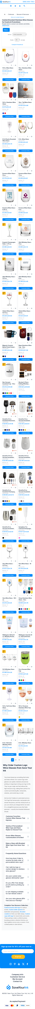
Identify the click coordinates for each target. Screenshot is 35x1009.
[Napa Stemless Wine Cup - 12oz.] (25, 333)
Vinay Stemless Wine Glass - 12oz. (25, 598)
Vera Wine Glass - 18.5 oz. (9, 598)
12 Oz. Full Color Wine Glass (9, 706)
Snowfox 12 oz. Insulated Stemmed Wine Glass (8, 420)
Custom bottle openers (16, 909)
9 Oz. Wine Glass (24, 139)
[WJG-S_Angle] (25, 299)
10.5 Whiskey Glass (8, 669)
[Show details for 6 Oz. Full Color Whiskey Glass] (9, 731)
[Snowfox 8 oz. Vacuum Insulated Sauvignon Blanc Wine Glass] (25, 478)
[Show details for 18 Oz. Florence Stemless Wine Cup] (25, 694)
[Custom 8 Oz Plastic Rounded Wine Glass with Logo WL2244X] (9, 127)
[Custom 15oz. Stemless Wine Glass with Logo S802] (25, 56)
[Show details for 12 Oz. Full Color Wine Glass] (9, 694)
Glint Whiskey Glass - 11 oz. (25, 243)
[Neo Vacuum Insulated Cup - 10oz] (9, 370)
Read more (5, 25)
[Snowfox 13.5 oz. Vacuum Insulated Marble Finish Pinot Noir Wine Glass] (9, 443)
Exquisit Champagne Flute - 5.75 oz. (8, 243)
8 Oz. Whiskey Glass (25, 743)
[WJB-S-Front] (25, 161)
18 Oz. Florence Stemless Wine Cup (25, 706)
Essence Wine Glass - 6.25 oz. (9, 208)
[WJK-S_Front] (9, 586)
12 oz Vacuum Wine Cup (24, 670)
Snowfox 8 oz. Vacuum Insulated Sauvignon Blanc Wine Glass (25, 491)
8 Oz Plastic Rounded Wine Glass (9, 139)
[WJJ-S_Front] (25, 551)
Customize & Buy (9, 79)
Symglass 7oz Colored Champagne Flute (25, 527)
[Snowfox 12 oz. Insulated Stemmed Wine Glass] (9, 407)
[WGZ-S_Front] (25, 196)
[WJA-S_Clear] (9, 161)
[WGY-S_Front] (9, 196)
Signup (18, 957)
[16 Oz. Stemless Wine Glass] (9, 90)
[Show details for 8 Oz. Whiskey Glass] (25, 731)
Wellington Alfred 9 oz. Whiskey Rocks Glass (8, 635)
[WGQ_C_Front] (25, 230)
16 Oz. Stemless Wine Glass (9, 103)
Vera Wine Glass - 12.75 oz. (7, 564)
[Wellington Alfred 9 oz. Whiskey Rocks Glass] (9, 623)
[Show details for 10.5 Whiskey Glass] (9, 657)
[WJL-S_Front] (9, 230)
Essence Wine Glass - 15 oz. (9, 174)
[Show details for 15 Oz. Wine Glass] (9, 56)
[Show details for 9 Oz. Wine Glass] (25, 127)
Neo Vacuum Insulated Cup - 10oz (8, 383)
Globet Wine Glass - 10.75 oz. (8, 311)
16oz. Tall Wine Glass (25, 102)
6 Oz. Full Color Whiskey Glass (7, 743)
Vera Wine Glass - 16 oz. (25, 564)
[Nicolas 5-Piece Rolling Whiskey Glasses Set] (25, 370)
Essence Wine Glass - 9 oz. (25, 208)
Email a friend (15, 65)
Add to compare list (13, 65)
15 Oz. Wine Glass (7, 68)
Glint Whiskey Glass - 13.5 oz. (9, 277)
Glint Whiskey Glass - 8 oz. (25, 277)
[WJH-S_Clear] (9, 299)
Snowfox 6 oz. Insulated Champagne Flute (9, 491)
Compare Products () (17, 44)
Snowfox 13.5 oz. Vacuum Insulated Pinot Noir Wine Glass (25, 456)
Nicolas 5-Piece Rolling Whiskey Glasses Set (24, 383)
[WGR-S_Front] (9, 264)
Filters (6, 30)
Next (22, 760)
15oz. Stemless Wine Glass (25, 68)
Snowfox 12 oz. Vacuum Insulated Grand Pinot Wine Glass (24, 420)
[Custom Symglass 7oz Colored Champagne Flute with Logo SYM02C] (25, 515)
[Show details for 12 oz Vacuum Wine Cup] (25, 657)
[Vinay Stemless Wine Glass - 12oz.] (25, 586)
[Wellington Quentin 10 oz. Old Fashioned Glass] (25, 623)
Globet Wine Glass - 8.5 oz (25, 311)
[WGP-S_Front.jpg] (25, 264)
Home (5, 14)
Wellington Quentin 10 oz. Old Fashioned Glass (25, 635)
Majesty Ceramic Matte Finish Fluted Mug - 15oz (8, 346)
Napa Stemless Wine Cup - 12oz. (25, 346)
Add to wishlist (11, 65)
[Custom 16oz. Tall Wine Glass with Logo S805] (25, 90)
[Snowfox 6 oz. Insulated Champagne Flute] (9, 478)
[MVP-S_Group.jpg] (9, 333)
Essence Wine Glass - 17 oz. (25, 174)
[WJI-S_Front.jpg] (9, 551)
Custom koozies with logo (12, 907)
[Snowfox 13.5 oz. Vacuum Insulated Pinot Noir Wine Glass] (25, 443)
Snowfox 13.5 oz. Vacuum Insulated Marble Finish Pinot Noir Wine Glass (8, 456)
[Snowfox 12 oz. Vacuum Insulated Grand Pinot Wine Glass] (25, 407)
